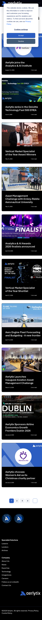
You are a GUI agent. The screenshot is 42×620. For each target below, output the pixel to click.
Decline (21, 41)
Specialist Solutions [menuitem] (10, 540)
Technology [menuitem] (6, 571)
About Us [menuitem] (5, 561)
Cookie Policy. (7, 613)
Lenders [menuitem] (5, 547)
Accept (21, 35)
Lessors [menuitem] (5, 543)
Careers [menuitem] (5, 578)
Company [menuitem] (6, 558)
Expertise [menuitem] (5, 568)
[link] (12, 3)
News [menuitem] (4, 564)
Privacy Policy (33, 611)
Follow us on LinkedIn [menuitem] (10, 582)
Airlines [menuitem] (5, 550)
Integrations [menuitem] (6, 575)
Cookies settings (21, 29)
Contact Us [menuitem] (6, 585)
